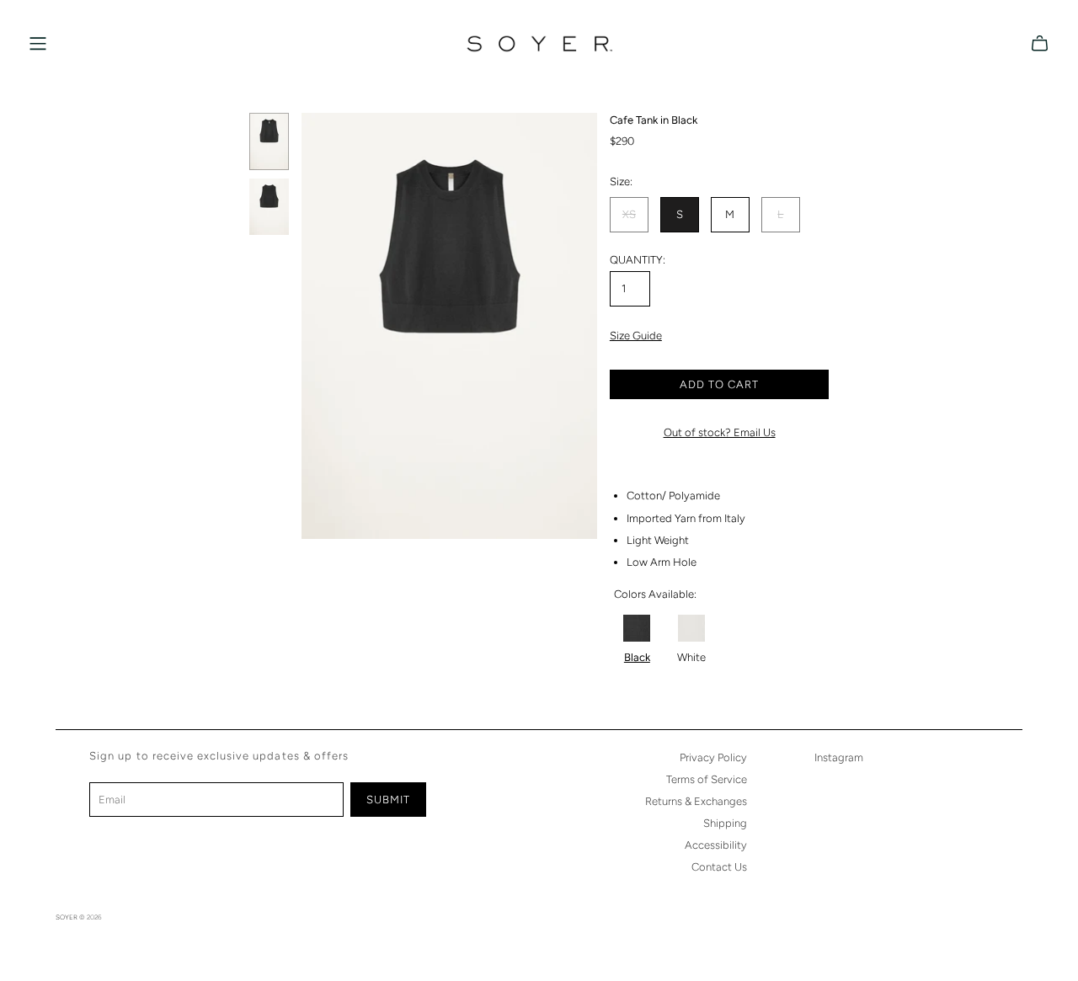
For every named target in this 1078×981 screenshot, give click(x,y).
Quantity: (637, 259)
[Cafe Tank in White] (692, 628)
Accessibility (716, 845)
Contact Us (719, 867)
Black (637, 657)
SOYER (66, 917)
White (691, 657)
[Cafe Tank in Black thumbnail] (269, 141)
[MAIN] (37, 43)
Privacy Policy (713, 757)
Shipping (725, 823)
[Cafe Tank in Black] (636, 627)
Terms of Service (706, 779)
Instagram (838, 757)
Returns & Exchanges (696, 801)
